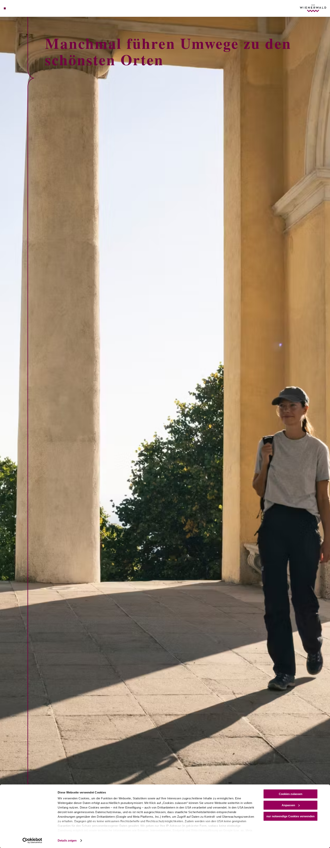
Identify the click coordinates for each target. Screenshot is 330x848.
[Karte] (15, 8)
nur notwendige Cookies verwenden (290, 816)
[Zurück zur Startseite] (313, 8)
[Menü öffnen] (5, 8)
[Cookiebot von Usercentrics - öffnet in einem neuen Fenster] (32, 840)
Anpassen (288, 805)
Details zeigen (67, 840)
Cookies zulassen (290, 794)
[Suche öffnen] (25, 8)
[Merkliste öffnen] (20, 8)
